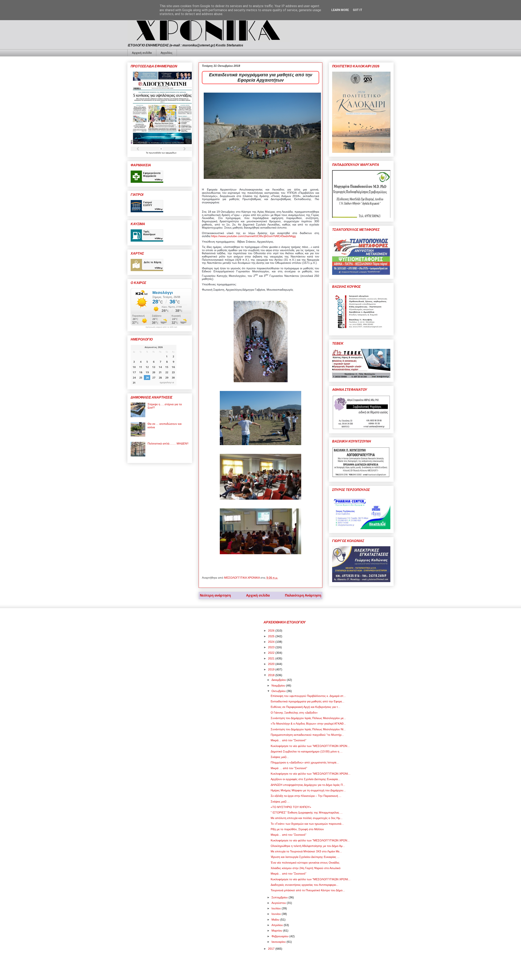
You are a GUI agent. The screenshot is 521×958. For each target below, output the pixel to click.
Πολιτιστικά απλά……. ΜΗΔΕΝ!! (168, 443)
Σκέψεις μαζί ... (280, 801)
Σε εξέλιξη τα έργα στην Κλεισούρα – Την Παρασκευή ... (306, 795)
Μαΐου (275, 919)
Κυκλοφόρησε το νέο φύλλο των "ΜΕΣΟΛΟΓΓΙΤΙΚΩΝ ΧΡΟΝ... (310, 746)
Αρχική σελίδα (142, 52)
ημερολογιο (167, 382)
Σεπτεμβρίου (280, 897)
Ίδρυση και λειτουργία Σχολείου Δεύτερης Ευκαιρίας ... (305, 856)
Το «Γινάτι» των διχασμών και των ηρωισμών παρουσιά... (307, 823)
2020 (271, 664)
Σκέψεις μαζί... (280, 757)
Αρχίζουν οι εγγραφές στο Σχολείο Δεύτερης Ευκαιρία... (305, 779)
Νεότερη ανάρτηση (215, 595)
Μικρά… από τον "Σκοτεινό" (288, 740)
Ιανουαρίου (279, 941)
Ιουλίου (276, 908)
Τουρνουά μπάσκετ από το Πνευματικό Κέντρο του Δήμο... (308, 890)
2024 (271, 641)
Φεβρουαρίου (280, 936)
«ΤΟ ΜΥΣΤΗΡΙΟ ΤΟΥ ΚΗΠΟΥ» (291, 807)
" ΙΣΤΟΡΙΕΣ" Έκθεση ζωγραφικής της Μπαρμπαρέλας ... (307, 812)
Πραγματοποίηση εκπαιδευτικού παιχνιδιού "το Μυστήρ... (307, 734)
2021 (271, 658)
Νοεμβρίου (278, 685)
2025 (271, 636)
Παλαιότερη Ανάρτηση (303, 595)
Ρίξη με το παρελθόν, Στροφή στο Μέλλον (297, 829)
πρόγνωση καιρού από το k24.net (161, 327)
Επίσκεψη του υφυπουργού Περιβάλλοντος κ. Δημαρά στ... (308, 695)
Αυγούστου (279, 902)
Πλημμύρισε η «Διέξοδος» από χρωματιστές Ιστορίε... (305, 762)
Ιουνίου (276, 913)
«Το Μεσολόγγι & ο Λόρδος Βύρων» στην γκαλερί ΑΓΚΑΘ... (308, 723)
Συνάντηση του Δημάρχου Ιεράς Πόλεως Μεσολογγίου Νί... (308, 729)
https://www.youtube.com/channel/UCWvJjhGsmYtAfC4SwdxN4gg (253, 236)
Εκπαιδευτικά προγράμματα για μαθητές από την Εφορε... (307, 701)
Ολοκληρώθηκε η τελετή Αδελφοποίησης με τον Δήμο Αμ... (308, 845)
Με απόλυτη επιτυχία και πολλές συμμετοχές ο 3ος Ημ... (307, 818)
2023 (271, 647)
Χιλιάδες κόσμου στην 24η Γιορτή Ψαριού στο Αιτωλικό (305, 868)
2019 (271, 669)
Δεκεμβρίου (279, 679)
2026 (271, 630)
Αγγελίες (166, 52)
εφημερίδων (171, 153)
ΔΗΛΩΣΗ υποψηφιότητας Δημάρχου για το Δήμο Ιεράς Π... (308, 784)
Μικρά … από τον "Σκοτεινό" (289, 768)
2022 (271, 652)
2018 (271, 675)
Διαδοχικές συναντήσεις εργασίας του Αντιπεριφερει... (304, 884)
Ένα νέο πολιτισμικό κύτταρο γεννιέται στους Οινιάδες (305, 862)
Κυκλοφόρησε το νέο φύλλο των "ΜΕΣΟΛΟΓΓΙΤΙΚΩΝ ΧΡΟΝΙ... (310, 773)
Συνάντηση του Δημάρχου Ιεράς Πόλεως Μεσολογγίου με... (308, 718)
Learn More (340, 10)
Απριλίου (277, 925)
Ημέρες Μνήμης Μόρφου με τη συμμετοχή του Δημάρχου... (308, 790)
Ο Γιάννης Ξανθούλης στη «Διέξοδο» (294, 712)
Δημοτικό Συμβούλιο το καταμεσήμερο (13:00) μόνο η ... (307, 751)
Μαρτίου (277, 930)
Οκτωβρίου (279, 691)
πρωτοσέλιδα (155, 153)
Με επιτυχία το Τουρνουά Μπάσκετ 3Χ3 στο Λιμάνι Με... (306, 851)
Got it (357, 10)
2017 (271, 948)
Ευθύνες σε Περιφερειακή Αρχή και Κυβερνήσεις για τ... (305, 706)
